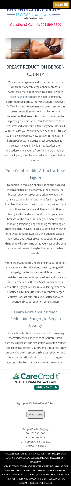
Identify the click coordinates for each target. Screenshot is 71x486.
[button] (61, 5)
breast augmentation (22, 97)
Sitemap (62, 453)
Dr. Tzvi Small (14, 106)
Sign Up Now (36, 414)
